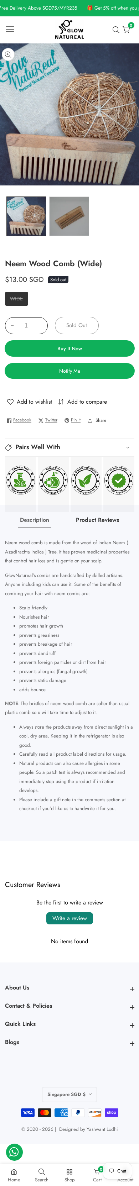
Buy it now (69, 348)
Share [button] (101, 420)
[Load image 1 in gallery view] (26, 216)
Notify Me (69, 370)
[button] (69, 447)
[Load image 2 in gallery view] (69, 216)
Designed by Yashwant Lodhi (88, 1129)
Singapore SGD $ (67, 1094)
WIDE (19, 300)
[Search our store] (118, 29)
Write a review (69, 918)
